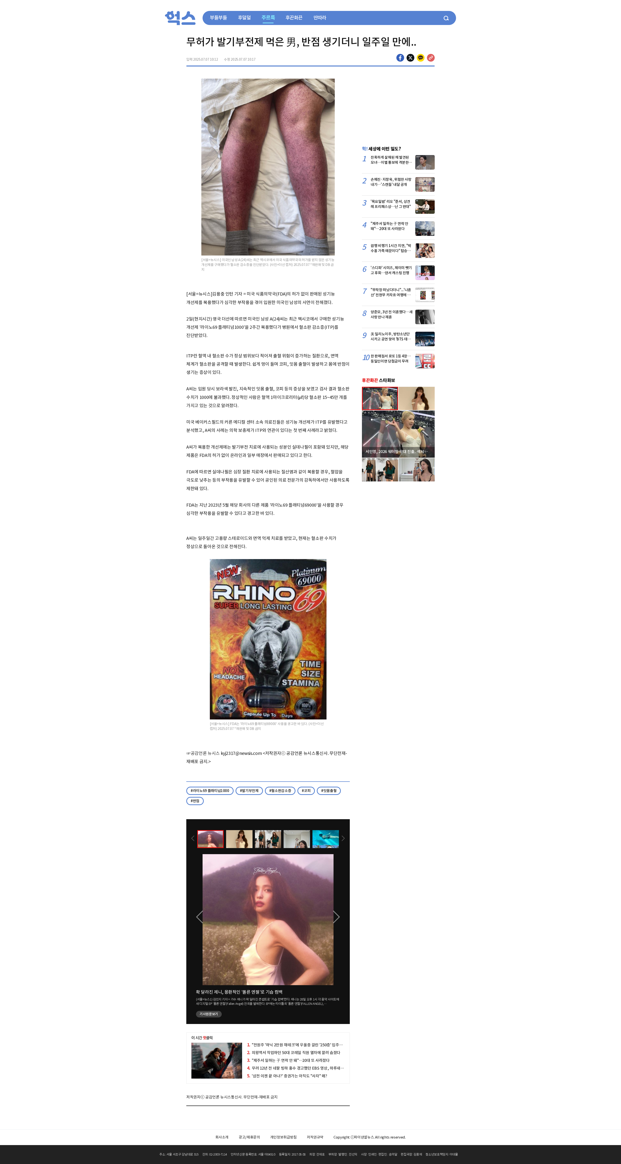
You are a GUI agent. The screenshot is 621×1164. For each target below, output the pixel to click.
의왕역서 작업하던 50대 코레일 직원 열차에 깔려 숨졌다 (293, 1052)
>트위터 (410, 58)
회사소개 (222, 1137)
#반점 (195, 801)
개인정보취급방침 (283, 1137)
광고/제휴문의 (249, 1137)
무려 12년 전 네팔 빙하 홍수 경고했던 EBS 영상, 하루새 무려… (299, 1068)
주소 (431, 58)
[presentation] (193, 838)
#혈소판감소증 (280, 790)
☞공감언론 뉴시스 (203, 753)
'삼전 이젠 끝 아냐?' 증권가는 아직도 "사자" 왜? (287, 1075)
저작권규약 (315, 1137)
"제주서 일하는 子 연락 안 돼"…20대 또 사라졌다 (288, 1060)
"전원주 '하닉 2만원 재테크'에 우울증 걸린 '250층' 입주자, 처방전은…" (305, 1044)
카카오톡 (421, 58)
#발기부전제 (249, 790)
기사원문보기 (209, 1014)
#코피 (306, 790)
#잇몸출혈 (328, 790)
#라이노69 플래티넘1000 (210, 790)
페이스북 (400, 58)
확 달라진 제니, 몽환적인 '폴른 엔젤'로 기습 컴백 (239, 992)
